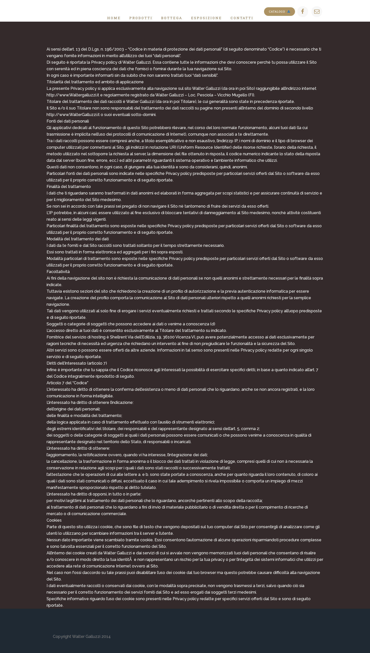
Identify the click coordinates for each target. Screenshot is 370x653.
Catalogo (277, 11)
